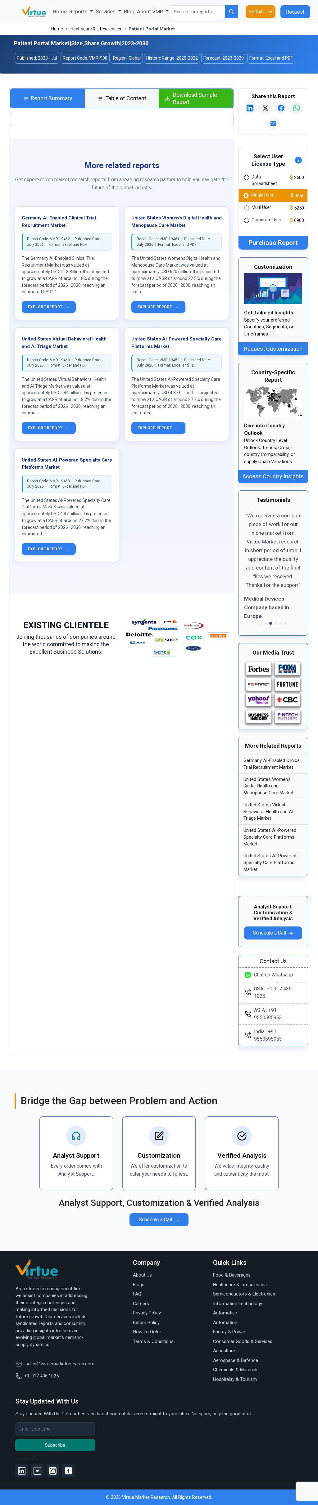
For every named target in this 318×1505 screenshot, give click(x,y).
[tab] (48, 98)
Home (60, 11)
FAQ (137, 1294)
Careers (141, 1303)
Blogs (138, 1284)
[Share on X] (265, 108)
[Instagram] (53, 1470)
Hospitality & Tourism (235, 1379)
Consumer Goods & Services (242, 1341)
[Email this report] (273, 123)
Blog (129, 11)
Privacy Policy (147, 1313)
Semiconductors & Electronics (244, 1294)
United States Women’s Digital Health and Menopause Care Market (268, 786)
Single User (262, 194)
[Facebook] (68, 1470)
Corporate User (266, 219)
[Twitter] (37, 1470)
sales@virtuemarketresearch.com (59, 1364)
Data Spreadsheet (264, 180)
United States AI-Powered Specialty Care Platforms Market (269, 837)
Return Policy (146, 1322)
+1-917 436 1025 (41, 1376)
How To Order (147, 1332)
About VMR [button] (150, 11)
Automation (225, 1322)
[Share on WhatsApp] (296, 108)
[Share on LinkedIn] (250, 108)
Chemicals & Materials (236, 1369)
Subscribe (55, 1445)
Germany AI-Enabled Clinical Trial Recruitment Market (272, 764)
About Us (142, 1275)
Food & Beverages (232, 1275)
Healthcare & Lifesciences (95, 28)
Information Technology (237, 1303)
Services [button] (106, 11)
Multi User (261, 207)
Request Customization (273, 348)
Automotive (225, 1313)
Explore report (49, 306)
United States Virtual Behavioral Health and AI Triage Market (268, 811)
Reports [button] (79, 11)
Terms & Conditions (153, 1341)
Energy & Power (229, 1332)
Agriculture (224, 1351)
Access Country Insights (273, 476)
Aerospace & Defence (235, 1360)
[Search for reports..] (231, 11)
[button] (248, 569)
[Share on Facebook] (281, 108)
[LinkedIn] (22, 1470)
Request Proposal (295, 13)
